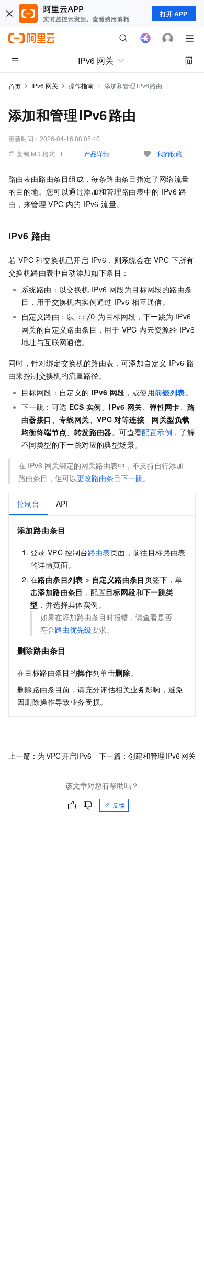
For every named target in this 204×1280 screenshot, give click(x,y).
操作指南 (81, 85)
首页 (14, 86)
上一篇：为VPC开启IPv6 (50, 755)
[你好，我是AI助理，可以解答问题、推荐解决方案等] (145, 38)
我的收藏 (169, 153)
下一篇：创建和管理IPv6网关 (147, 755)
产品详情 (96, 153)
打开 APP (173, 13)
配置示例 (157, 432)
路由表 (99, 552)
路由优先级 (73, 629)
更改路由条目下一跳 (110, 478)
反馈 (118, 805)
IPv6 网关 (44, 85)
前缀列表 (170, 392)
